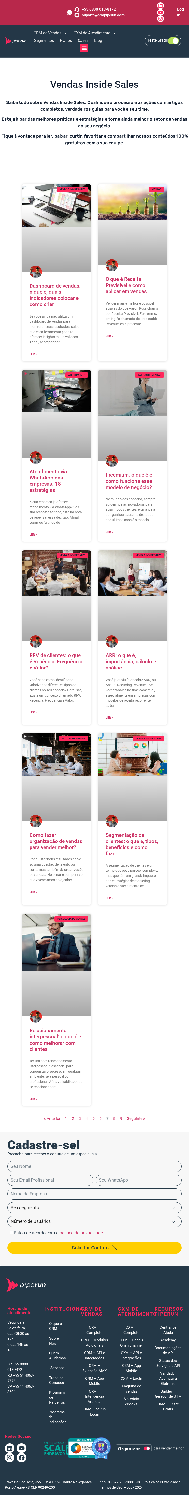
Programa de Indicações (58, 1417)
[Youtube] (21, 1448)
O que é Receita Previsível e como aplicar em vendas (126, 285)
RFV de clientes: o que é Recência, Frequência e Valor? (56, 662)
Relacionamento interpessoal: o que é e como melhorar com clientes (55, 1040)
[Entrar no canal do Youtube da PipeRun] (160, 12)
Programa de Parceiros (57, 1397)
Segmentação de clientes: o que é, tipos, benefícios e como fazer (132, 844)
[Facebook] (21, 1457)
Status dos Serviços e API (168, 1363)
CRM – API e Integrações (94, 1355)
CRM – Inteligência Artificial (94, 1396)
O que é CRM (55, 1326)
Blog (98, 40)
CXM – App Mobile (131, 1368)
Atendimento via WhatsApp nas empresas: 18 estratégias (48, 481)
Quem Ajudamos (57, 1355)
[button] (84, 48)
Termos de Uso (111, 1487)
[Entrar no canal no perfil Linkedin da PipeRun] (160, 5)
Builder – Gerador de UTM (168, 1394)
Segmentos (44, 40)
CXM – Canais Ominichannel (131, 1343)
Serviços (57, 1368)
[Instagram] (9, 1457)
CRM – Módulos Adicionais (94, 1343)
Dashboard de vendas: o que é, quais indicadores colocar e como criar (55, 295)
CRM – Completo (94, 1330)
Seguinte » (136, 1118)
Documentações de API (168, 1350)
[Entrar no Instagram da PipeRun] (160, 18)
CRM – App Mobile (94, 1381)
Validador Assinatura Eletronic (168, 1378)
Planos (66, 40)
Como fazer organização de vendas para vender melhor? (56, 841)
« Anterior (52, 1118)
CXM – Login (131, 1378)
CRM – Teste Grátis (168, 1406)
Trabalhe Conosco (56, 1380)
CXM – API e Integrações (131, 1355)
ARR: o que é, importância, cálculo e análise (131, 662)
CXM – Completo (131, 1330)
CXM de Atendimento (92, 33)
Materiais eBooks (131, 1401)
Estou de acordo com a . (59, 1232)
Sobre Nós (54, 1341)
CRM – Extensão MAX (94, 1368)
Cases (83, 40)
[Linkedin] (9, 1448)
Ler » (33, 354)
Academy (168, 1340)
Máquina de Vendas (131, 1388)
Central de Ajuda (168, 1330)
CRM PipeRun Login (94, 1412)
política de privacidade (81, 1232)
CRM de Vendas (47, 33)
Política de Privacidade (160, 1482)
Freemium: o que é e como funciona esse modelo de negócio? (129, 481)
